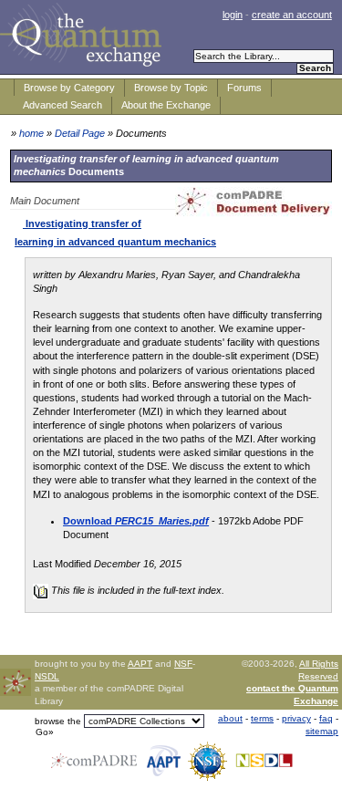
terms (262, 718)
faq (326, 718)
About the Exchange (166, 104)
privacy (296, 718)
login (233, 14)
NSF (183, 664)
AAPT (140, 664)
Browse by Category (69, 87)
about (230, 718)
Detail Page (80, 133)
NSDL (47, 676)
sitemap (322, 731)
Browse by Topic (171, 87)
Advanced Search (62, 104)
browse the (58, 721)
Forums (244, 87)
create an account (292, 14)
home (31, 133)
